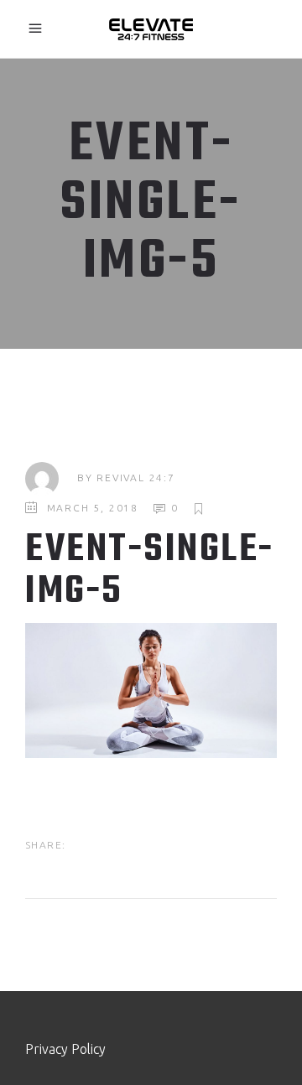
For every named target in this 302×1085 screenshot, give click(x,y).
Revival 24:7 (135, 477)
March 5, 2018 (92, 507)
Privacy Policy (65, 1048)
